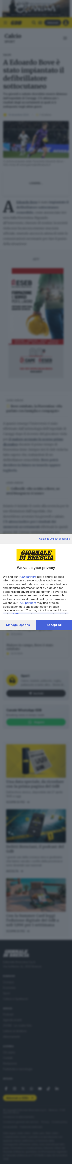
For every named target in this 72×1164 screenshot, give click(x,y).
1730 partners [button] (27, 577)
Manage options (18, 625)
